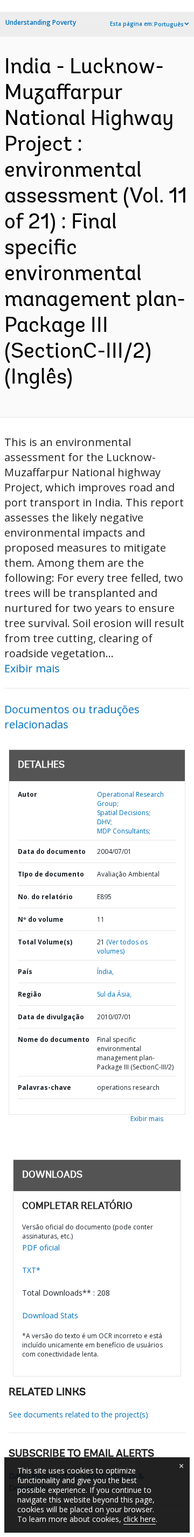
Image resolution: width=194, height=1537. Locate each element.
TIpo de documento (51, 874)
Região (29, 994)
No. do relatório (45, 896)
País (25, 971)
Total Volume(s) (45, 942)
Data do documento (52, 851)
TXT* (31, 1270)
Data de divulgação (51, 1016)
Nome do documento (53, 1039)
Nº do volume (41, 919)
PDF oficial (41, 1247)
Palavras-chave (44, 1087)
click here (139, 1519)
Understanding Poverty (40, 22)
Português (169, 24)
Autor (27, 794)
